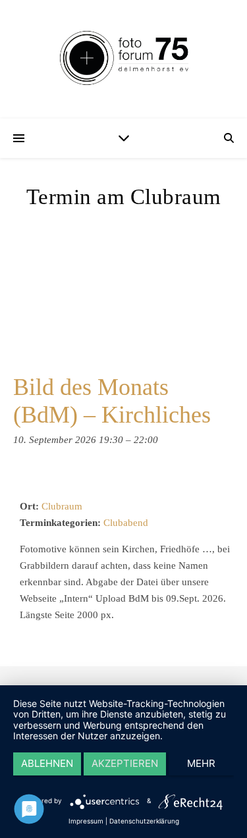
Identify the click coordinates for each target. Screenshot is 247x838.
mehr (201, 763)
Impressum (86, 821)
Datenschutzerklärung (144, 821)
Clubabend (125, 522)
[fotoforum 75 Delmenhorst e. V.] (123, 59)
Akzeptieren (125, 763)
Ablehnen (47, 763)
